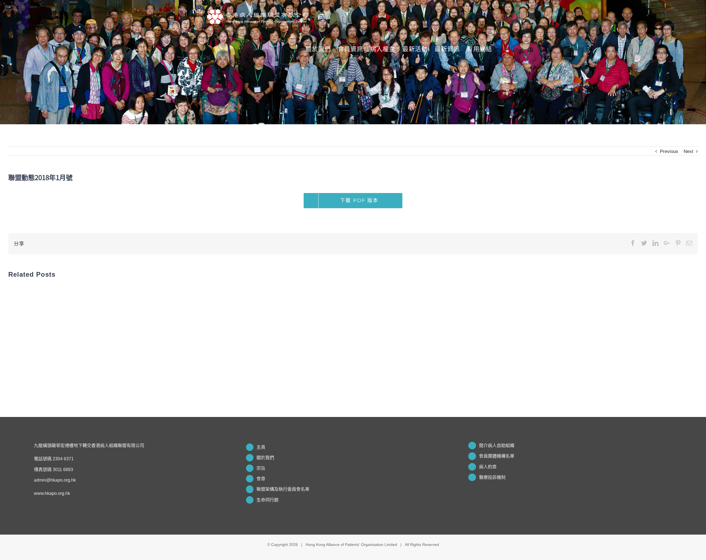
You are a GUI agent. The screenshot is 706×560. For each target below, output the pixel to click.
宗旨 (260, 468)
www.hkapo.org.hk (52, 493)
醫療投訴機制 (492, 477)
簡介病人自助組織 (496, 445)
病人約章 (488, 466)
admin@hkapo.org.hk (55, 480)
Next (688, 151)
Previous (669, 151)
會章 (260, 478)
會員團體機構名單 (496, 456)
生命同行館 (267, 500)
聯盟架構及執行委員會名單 (282, 489)
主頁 (260, 447)
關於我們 (265, 457)
